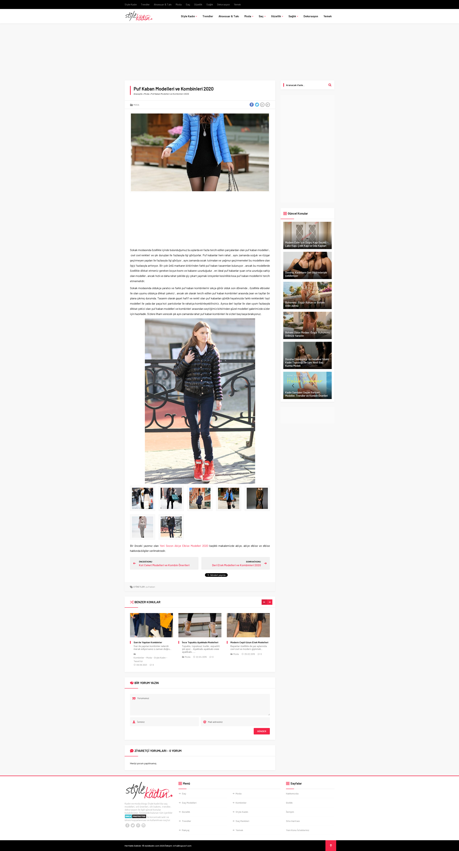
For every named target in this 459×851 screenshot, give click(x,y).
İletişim (290, 811)
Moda (179, 4)
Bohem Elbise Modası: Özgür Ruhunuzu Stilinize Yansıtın (307, 334)
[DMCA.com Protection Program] (135, 816)
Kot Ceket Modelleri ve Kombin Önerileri (164, 565)
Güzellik (198, 4)
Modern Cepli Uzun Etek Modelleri (201, 642)
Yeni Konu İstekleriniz (297, 830)
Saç (188, 4)
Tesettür (259, 659)
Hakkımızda (292, 793)
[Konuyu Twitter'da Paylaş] (257, 105)
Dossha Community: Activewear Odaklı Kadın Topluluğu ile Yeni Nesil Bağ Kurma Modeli (307, 362)
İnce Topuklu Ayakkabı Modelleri (152, 642)
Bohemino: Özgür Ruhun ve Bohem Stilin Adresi (305, 304)
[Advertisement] (229, 54)
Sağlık (209, 4)
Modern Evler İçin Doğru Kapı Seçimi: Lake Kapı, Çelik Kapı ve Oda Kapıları (306, 244)
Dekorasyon (223, 4)
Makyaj (185, 830)
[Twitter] (133, 825)
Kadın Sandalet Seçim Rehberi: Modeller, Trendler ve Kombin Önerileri (306, 394)
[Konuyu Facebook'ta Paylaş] (251, 105)
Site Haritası (293, 820)
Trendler (145, 4)
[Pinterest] (138, 825)
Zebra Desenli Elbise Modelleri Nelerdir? (247, 644)
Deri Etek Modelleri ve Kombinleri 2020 (236, 565)
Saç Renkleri (242, 820)
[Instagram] (143, 825)
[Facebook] (127, 825)
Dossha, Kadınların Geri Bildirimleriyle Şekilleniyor (306, 274)
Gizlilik (289, 802)
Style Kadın (131, 4)
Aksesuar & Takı (163, 4)
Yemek (237, 4)
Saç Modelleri (189, 802)
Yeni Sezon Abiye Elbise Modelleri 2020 (184, 545)
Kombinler (241, 802)
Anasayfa (138, 93)
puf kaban (150, 586)
